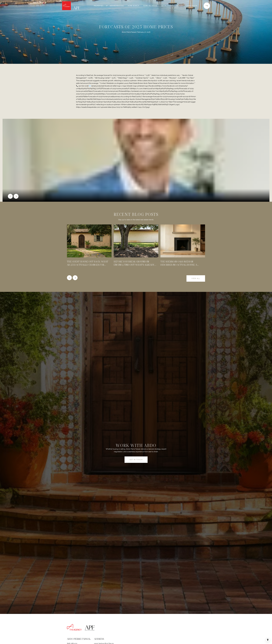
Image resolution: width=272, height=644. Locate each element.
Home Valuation (150, 6)
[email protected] (97, 86)
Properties (98, 6)
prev (10, 196)
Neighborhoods (117, 6)
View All (195, 278)
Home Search (133, 6)
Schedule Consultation (186, 6)
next (16, 196)
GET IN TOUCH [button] (136, 459)
